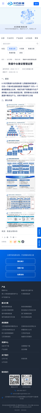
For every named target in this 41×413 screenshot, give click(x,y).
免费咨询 (20, 274)
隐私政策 (17, 410)
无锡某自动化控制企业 (28, 326)
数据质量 (12, 53)
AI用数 (21, 49)
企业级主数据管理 (7, 310)
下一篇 (12, 237)
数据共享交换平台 (27, 290)
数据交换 (31, 49)
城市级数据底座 (7, 313)
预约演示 (39, 232)
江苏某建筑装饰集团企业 (10, 326)
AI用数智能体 (25, 294)
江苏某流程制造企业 (8, 330)
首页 (3, 59)
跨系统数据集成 (26, 306)
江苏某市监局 (25, 333)
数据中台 (5, 290)
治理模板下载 (25, 346)
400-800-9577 (21, 390)
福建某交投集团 (26, 336)
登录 (36, 4)
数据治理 (12, 49)
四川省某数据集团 (7, 333)
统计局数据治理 (26, 317)
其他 (21, 53)
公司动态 (29, 38)
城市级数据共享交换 (8, 317)
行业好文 (10, 38)
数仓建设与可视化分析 (28, 310)
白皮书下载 (5, 346)
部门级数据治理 (26, 313)
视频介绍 (20, 268)
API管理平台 (6, 297)
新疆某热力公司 (26, 330)
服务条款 (23, 410)
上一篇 (6, 237)
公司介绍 (5, 359)
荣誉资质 (24, 359)
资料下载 (39, 243)
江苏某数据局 (6, 336)
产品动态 (19, 38)
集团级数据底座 (7, 306)
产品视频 (5, 349)
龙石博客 (9, 59)
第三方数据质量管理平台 (10, 294)
